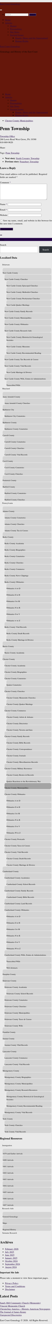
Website (3, 215)
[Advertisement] (26, 72)
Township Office (7, 136)
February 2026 (11, 1248)
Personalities (16, 28)
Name (3, 204)
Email (3, 209)
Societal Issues (17, 34)
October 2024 (11, 1260)
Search (3, 244)
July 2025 (9, 1251)
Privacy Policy (11, 1283)
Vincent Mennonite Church (12, 1305)
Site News (14, 31)
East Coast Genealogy (10, 3)
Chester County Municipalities (19, 120)
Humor (13, 25)
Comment (5, 182)
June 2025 (9, 1254)
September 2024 (12, 1263)
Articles (8, 22)
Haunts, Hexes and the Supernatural (31, 37)
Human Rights (21, 40)
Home (8, 19)
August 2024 (11, 1267)
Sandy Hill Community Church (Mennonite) (20, 1302)
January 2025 (11, 1257)
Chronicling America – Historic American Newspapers (25, 1308)
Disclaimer (10, 1289)
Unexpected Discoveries (11, 1314)
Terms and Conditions (15, 1286)
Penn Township (12, 152)
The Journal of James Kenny (13, 1311)
